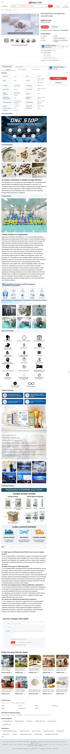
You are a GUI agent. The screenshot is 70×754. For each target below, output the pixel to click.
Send (13, 642)
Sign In (42, 60)
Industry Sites (47, 741)
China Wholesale (33, 741)
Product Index (62, 741)
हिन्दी (61, 744)
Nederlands (45, 744)
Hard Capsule (55, 705)
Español (15, 744)
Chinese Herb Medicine (7, 721)
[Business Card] (67, 72)
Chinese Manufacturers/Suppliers (23, 741)
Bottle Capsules (5, 734)
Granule (20, 705)
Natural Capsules (60, 731)
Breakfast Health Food (40, 721)
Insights (37, 742)
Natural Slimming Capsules (25, 734)
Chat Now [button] (55, 27)
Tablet (36, 705)
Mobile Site (33, 742)
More (2, 736)
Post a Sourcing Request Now (18, 644)
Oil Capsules (14, 734)
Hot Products (5, 741)
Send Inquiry (45, 27)
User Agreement (43, 748)
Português (20, 744)
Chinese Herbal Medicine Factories (9, 731)
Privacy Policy (55, 748)
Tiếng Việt (33, 745)
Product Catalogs (20, 703)
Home (2, 9)
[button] (42, 69)
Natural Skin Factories (24, 731)
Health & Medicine (8, 9)
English (11, 744)
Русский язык (30, 744)
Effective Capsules (38, 734)
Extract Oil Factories (36, 731)
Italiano (36, 744)
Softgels (3, 708)
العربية (50, 744)
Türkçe (28, 745)
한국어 (54, 744)
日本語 (58, 744)
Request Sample (64, 30)
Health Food (15, 9)
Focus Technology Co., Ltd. (26, 748)
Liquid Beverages (21, 708)
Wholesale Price (41, 741)
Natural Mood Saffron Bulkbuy (51, 734)
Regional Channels (55, 741)
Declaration (49, 748)
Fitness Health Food (52, 721)
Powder (3, 705)
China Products (12, 741)
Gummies (37, 708)
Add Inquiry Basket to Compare (20, 45)
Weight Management (19, 721)
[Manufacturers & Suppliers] (35, 2)
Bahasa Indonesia (39, 745)
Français (25, 744)
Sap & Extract (29, 721)
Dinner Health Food (6, 724)
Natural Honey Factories (48, 731)
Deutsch (40, 744)
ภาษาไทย (65, 744)
